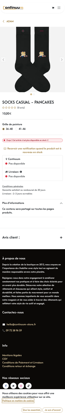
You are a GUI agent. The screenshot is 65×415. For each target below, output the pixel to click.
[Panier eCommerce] (53, 8)
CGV (4, 359)
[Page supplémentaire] (13, 386)
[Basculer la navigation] (59, 8)
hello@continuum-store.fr (21, 324)
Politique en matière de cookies (18, 400)
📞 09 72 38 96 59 (12, 330)
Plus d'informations (13, 203)
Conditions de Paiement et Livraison (22, 362)
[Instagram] (21, 386)
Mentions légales (12, 355)
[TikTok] (29, 386)
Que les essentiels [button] (31, 410)
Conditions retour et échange (19, 366)
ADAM (10, 21)
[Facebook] (6, 386)
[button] (3, 59)
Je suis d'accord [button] (52, 410)
